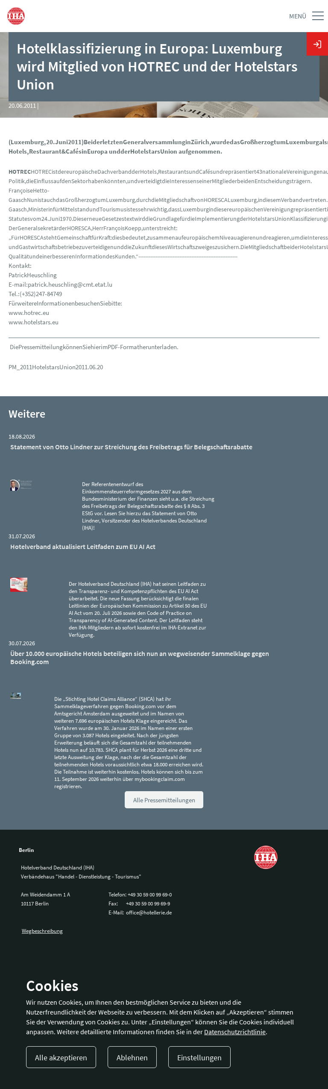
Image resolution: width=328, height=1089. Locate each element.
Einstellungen (199, 1057)
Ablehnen (132, 1057)
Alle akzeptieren (61, 1057)
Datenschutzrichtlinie (235, 1031)
